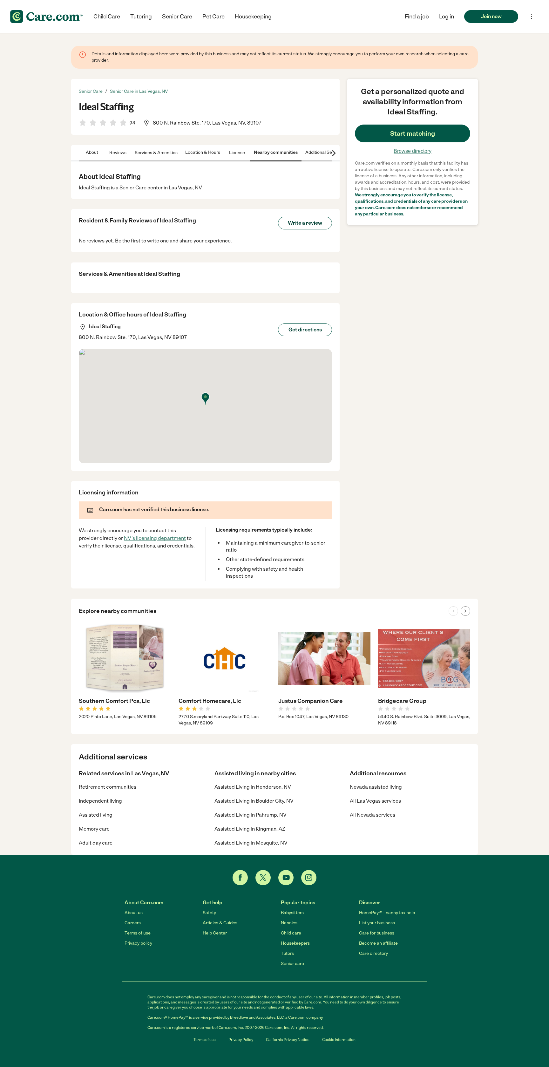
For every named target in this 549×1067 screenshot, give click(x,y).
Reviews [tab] (117, 152)
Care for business (376, 933)
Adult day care (95, 843)
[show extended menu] (532, 16)
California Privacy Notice (287, 1039)
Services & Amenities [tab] (156, 152)
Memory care (94, 829)
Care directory (373, 953)
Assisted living (95, 815)
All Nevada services (372, 815)
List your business (377, 923)
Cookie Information (339, 1039)
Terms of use (138, 933)
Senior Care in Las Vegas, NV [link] (139, 91)
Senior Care (177, 16)
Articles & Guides (220, 923)
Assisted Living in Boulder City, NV (254, 801)
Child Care (106, 16)
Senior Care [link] (91, 91)
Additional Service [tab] (323, 152)
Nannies (289, 923)
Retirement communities (107, 787)
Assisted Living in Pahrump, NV (250, 815)
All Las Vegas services (375, 801)
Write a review (305, 223)
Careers (133, 923)
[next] (465, 611)
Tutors (287, 953)
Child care (291, 933)
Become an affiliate (378, 943)
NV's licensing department (155, 538)
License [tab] (237, 152)
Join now (491, 16)
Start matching (412, 133)
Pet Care (213, 16)
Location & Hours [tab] (202, 152)
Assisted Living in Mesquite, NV (251, 843)
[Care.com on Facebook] (240, 877)
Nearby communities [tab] (276, 152)
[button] (446, 16)
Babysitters (292, 912)
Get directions (305, 330)
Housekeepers (295, 943)
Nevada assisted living (376, 787)
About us (134, 912)
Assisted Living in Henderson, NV (252, 787)
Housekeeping (253, 16)
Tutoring (141, 16)
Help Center (215, 933)
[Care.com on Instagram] (308, 877)
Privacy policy (138, 943)
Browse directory (412, 151)
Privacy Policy (240, 1039)
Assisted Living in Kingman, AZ (249, 829)
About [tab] (92, 152)
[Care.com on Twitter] (263, 877)
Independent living (100, 801)
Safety (209, 912)
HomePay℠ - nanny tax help (387, 912)
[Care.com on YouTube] (286, 877)
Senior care (292, 963)
